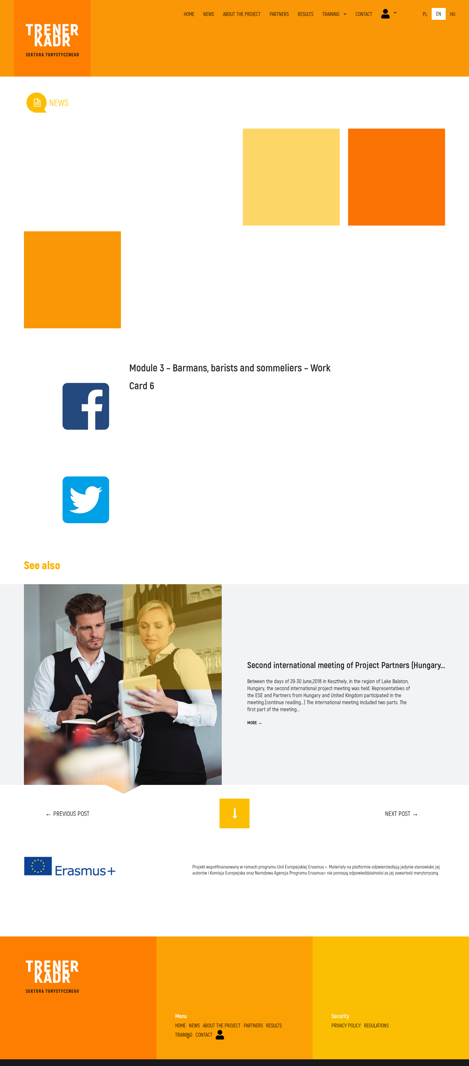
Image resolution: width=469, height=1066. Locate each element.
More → (254, 722)
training (330, 14)
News (208, 14)
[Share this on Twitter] (72, 498)
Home (189, 14)
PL (425, 14)
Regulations (376, 1025)
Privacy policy (346, 1025)
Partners (279, 14)
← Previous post (67, 813)
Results (305, 14)
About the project (242, 14)
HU (452, 14)
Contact (363, 14)
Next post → (401, 813)
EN (438, 14)
